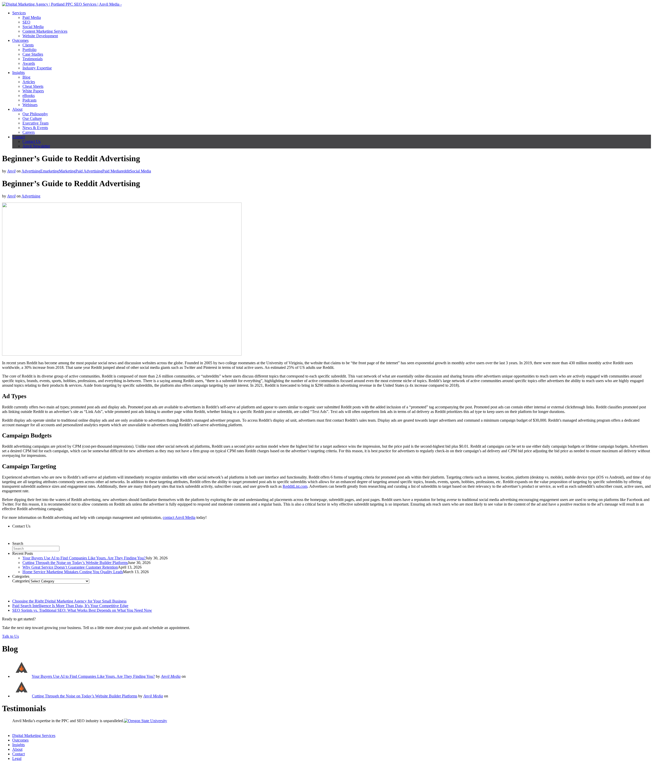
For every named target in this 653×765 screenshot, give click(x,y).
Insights (18, 72)
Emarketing (49, 171)
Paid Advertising (89, 171)
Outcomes (20, 40)
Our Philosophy (35, 114)
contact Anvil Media (179, 517)
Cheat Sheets (32, 86)
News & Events (35, 128)
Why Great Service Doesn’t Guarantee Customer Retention (70, 567)
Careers (28, 132)
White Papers (33, 91)
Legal (16, 758)
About (17, 109)
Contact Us (31, 141)
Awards (28, 63)
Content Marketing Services (44, 31)
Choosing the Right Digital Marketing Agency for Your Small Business (69, 601)
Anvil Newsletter (36, 146)
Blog (26, 77)
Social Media (33, 26)
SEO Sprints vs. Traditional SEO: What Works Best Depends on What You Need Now (82, 610)
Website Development (40, 36)
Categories (20, 581)
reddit (125, 171)
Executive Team (35, 123)
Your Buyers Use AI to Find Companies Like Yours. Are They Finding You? (84, 558)
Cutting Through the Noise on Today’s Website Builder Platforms (75, 562)
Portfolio (29, 49)
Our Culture (32, 118)
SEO (26, 22)
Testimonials (32, 59)
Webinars (29, 105)
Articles (28, 82)
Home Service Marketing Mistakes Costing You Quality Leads (72, 572)
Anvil (11, 171)
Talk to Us (10, 636)
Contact (18, 137)
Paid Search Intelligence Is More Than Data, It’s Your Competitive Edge (70, 606)
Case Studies (32, 54)
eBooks (28, 95)
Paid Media (31, 17)
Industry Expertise (37, 68)
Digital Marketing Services (33, 735)
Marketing (67, 171)
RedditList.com (295, 486)
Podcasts (29, 100)
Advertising (30, 171)
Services (19, 13)
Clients (28, 45)
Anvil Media (171, 676)
